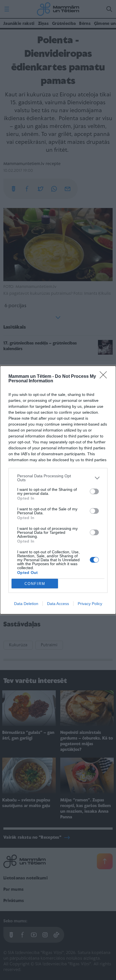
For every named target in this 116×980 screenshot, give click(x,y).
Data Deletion (26, 603)
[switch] (94, 491)
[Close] (105, 376)
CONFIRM (34, 584)
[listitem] (58, 478)
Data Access (58, 603)
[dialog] (58, 490)
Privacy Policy (90, 603)
